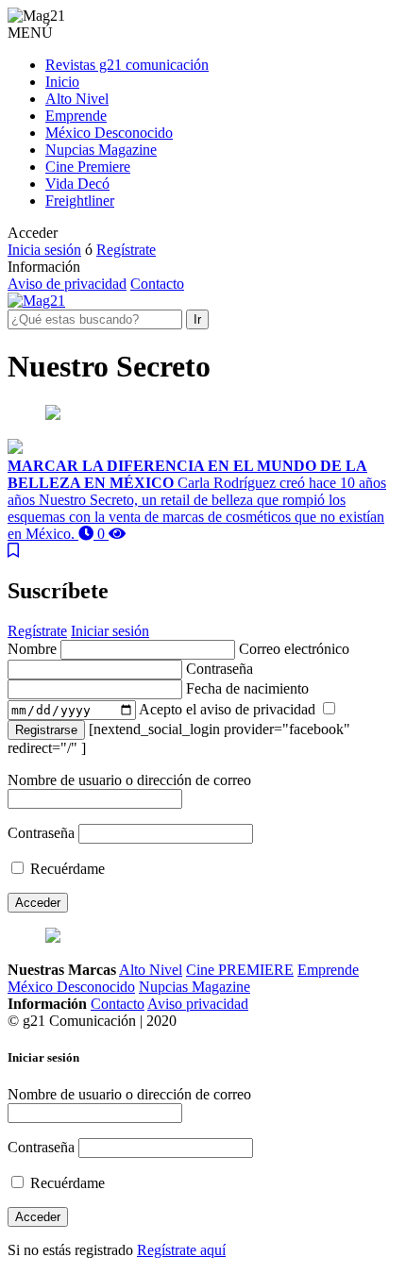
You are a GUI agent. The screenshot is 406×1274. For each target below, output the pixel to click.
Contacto (157, 284)
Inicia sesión (44, 250)
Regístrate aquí (181, 1250)
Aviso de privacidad (67, 284)
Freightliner (79, 201)
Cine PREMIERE (240, 970)
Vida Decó (77, 184)
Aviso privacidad (197, 1004)
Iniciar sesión (110, 631)
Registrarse (46, 730)
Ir (197, 319)
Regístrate (126, 250)
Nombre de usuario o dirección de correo (129, 780)
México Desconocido (109, 133)
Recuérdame (65, 869)
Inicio (62, 82)
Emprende (76, 116)
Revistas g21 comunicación (127, 65)
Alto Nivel (77, 99)
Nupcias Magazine (101, 150)
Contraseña (41, 833)
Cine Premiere (87, 167)
